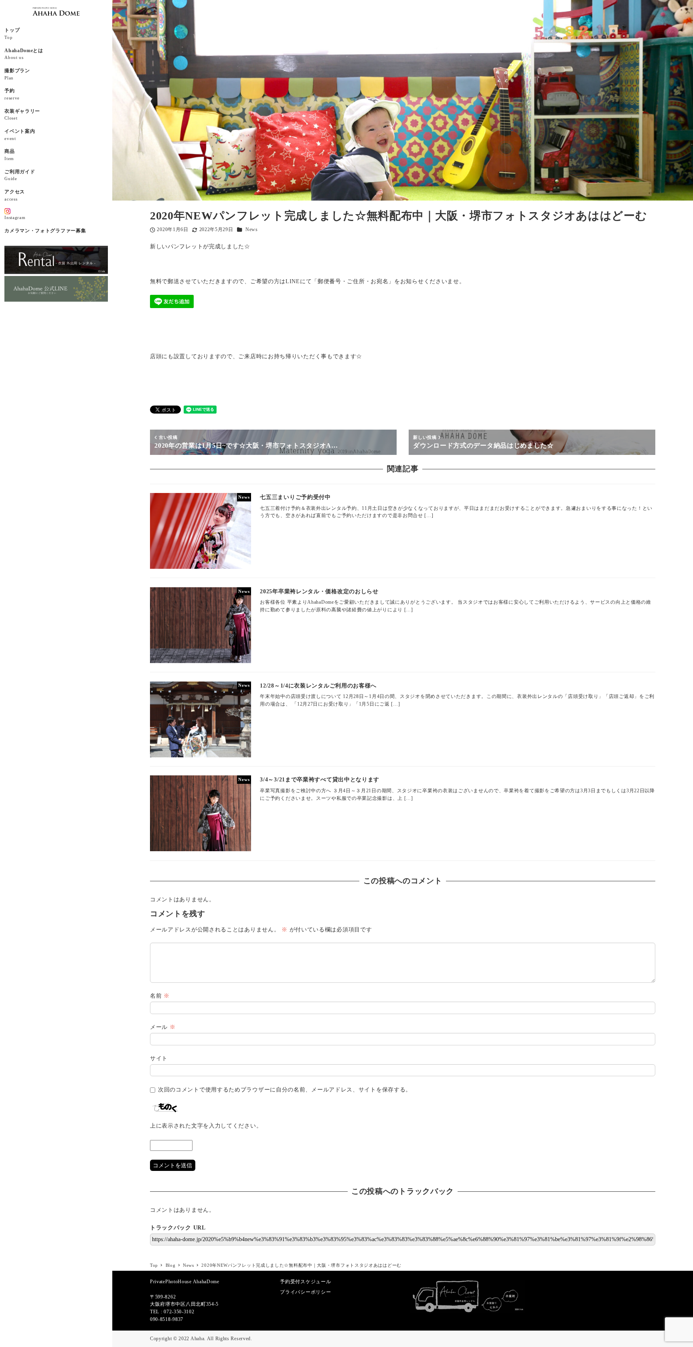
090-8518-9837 (166, 1319)
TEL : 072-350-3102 (172, 1312)
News (251, 229)
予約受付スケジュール (305, 1281)
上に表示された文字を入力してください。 (206, 1126)
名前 (160, 996)
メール (163, 1027)
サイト (159, 1058)
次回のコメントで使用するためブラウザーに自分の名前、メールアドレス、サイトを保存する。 (284, 1090)
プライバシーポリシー (305, 1292)
